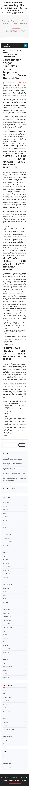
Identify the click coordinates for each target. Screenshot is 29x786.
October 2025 (6, 538)
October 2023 (6, 623)
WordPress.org (7, 767)
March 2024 (6, 606)
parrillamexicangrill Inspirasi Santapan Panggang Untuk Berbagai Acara (12, 463)
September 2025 (7, 541)
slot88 (4, 733)
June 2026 (5, 509)
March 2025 (6, 563)
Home (8, 28)
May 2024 (5, 599)
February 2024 (6, 609)
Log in (4, 756)
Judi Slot (5, 708)
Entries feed (6, 760)
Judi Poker (5, 704)
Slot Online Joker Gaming (9, 729)
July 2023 (5, 634)
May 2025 (5, 556)
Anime (4, 690)
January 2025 (6, 570)
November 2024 (7, 577)
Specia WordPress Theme (14, 783)
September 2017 (7, 666)
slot (3, 46)
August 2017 (6, 670)
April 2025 (5, 559)
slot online (7, 46)
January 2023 (6, 652)
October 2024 (6, 581)
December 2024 (7, 574)
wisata (4, 743)
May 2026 (5, 513)
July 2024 (5, 591)
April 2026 (5, 516)
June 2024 (5, 595)
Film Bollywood (7, 697)
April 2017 (5, 673)
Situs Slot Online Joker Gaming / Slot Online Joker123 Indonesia (13, 6)
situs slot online (21, 44)
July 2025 (5, 549)
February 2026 (6, 524)
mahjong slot (22, 171)
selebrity (5, 718)
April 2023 (5, 645)
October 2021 (6, 656)
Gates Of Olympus (7, 700)
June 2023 (5, 638)
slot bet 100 (6, 722)
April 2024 (5, 602)
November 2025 (7, 534)
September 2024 (7, 584)
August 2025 (6, 545)
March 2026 (6, 520)
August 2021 (6, 663)
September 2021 (7, 659)
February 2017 (6, 677)
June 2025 (5, 552)
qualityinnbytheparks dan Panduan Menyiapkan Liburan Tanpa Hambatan (12, 458)
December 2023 (7, 616)
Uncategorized (16, 28)
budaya (4, 693)
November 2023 (7, 620)
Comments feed (7, 763)
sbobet (4, 715)
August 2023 (6, 631)
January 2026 (6, 527)
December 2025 (7, 531)
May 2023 (5, 641)
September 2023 (7, 627)
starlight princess (7, 736)
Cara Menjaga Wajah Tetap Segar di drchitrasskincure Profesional (12, 469)
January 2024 (6, 613)
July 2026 (5, 506)
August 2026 (6, 502)
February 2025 (6, 566)
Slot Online (5, 725)
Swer (4, 44)
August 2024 (6, 588)
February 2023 (6, 648)
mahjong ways (6, 711)
